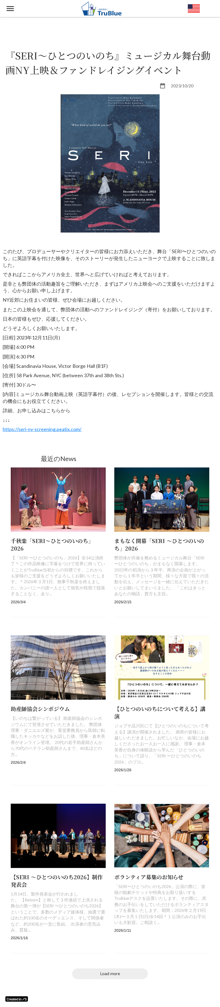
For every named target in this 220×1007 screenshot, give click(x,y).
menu (10, 8)
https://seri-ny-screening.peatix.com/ (42, 429)
